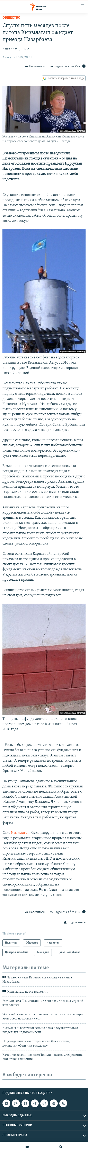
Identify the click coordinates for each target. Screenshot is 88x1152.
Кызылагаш (20, 833)
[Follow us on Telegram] (35, 1103)
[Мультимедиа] (27, 1147)
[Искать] (61, 1147)
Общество (11, 18)
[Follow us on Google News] (54, 1103)
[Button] (35, 66)
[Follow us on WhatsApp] (44, 1103)
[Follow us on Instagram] (16, 1103)
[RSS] (63, 1103)
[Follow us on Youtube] (6, 1103)
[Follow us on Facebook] (25, 1103)
